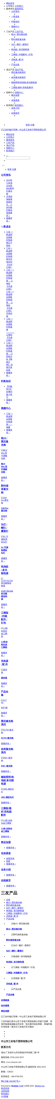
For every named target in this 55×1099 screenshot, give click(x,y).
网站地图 (5, 1011)
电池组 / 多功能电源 (20, 49)
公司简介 (10, 6)
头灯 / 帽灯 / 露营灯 (20, 44)
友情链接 (5, 1000)
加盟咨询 (10, 858)
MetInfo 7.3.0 (17, 1086)
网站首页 (10, 3)
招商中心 (10, 92)
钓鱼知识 (15, 21)
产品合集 (15, 64)
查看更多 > (6, 743)
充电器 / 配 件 (17, 59)
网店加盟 (15, 95)
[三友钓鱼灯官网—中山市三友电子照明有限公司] (23, 130)
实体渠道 (15, 100)
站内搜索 (5, 1005)
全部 (8, 900)
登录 (28, 125)
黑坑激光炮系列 (18, 72)
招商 (8, 861)
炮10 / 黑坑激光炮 (19, 34)
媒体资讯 (10, 9)
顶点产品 (10, 70)
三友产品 (10, 32)
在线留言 (15, 113)
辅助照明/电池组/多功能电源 (24, 82)
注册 (32, 125)
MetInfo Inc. (40, 1086)
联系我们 (10, 105)
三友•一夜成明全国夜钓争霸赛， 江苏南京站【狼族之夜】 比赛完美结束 (9, 356)
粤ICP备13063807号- (10, 1081)
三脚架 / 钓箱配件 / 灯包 (22, 54)
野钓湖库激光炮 (18, 39)
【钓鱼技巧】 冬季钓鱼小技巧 (9, 391)
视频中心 (15, 26)
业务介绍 (15, 108)
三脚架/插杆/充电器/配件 (22, 87)
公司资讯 (15, 11)
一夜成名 (15, 16)
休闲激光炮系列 (18, 77)
